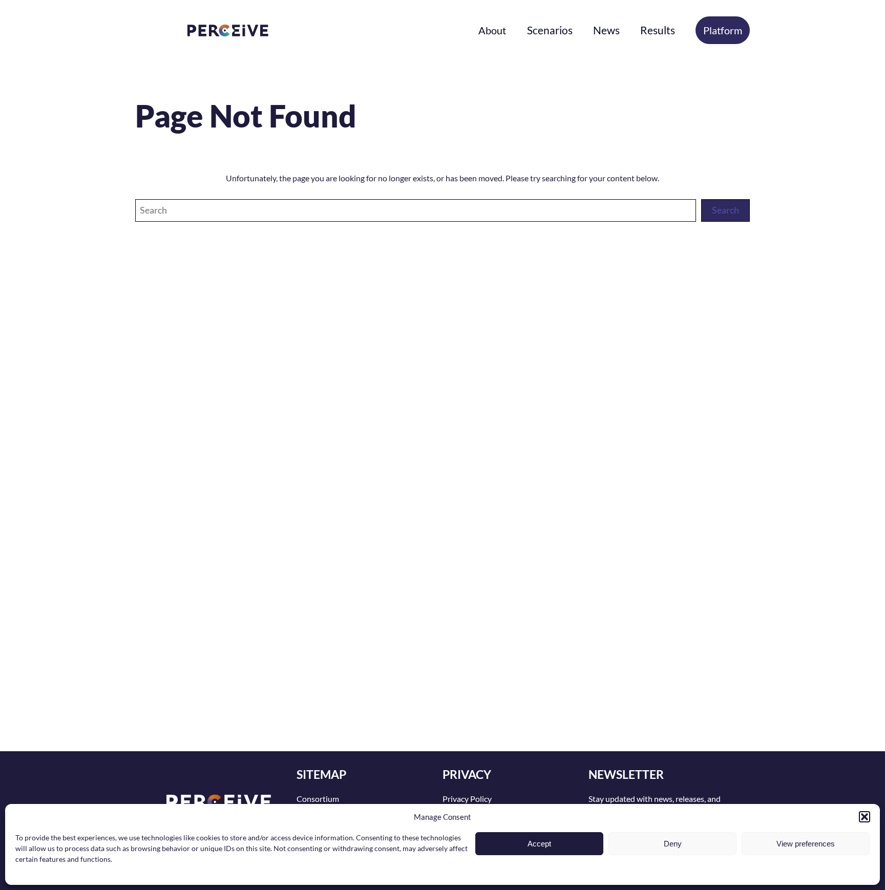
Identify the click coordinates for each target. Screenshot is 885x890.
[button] (864, 817)
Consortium (318, 798)
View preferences (805, 843)
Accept (539, 843)
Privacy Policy (467, 798)
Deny (673, 843)
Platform (722, 30)
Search (725, 210)
